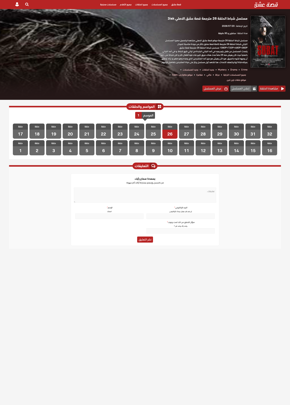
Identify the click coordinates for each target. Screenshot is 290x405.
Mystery (222, 70)
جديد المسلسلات (190, 70)
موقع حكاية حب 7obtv (182, 75)
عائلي (208, 75)
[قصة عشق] (266, 4)
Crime (244, 70)
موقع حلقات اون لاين (236, 80)
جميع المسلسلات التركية (234, 75)
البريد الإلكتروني (180, 207)
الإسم (109, 207)
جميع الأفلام (126, 4)
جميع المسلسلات (159, 4)
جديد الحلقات (208, 70)
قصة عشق (176, 4)
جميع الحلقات (141, 4)
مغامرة (199, 75)
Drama (233, 70)
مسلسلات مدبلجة (108, 4)
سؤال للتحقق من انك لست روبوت (181, 222)
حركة (217, 75)
